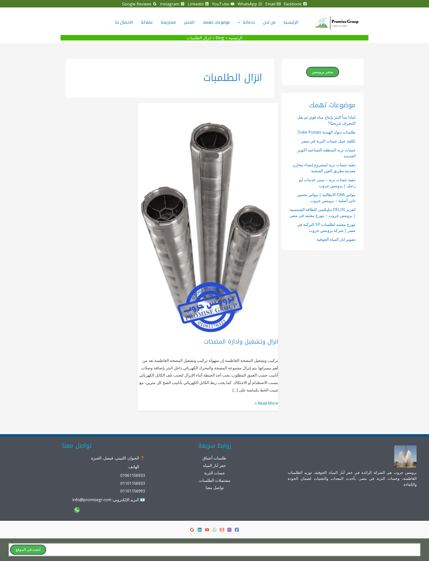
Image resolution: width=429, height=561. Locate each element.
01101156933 (132, 483)
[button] (240, 22)
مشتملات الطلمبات (214, 480)
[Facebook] (237, 529)
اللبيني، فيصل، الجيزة (108, 458)
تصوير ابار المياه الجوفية (336, 239)
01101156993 (132, 491)
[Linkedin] (199, 529)
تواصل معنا (215, 487)
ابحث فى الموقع (28, 550)
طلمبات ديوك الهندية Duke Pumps (326, 132)
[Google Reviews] (192, 529)
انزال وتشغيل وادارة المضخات (241, 341)
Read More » (266, 403)
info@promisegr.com (91, 499)
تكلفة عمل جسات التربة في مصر (328, 141)
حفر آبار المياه (214, 465)
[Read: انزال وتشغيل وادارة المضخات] (208, 217)
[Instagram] (229, 529)
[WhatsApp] (214, 529)
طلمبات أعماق (214, 458)
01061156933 (132, 475)
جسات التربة (214, 473)
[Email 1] (222, 529)
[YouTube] (207, 529)
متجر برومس (322, 72)
